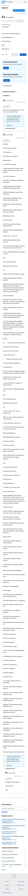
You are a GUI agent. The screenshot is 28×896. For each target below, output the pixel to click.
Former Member (10, 17)
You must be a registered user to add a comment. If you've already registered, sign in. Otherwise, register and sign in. (14, 119)
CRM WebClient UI (5, 26)
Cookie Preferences (7, 892)
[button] (18, 21)
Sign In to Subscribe (19, 10)
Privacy (7, 881)
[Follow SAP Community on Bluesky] (12, 877)
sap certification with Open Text (9, 831)
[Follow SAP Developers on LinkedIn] (17, 877)
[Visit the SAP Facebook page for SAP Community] (10, 877)
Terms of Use (21, 881)
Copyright (7, 885)
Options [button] (25, 10)
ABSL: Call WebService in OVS (9, 842)
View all (3, 869)
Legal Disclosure (21, 885)
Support (21, 889)
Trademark (7, 889)
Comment (23, 54)
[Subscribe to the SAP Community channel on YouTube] (15, 877)
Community (9, 2)
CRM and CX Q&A (6, 5)
